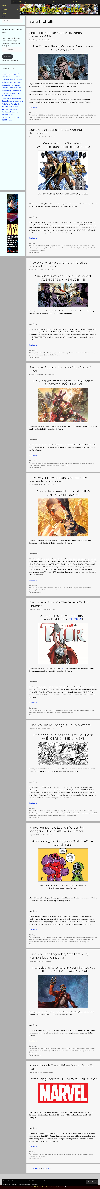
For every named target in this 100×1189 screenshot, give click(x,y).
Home (4, 2)
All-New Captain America (45, 588)
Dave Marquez (68, 811)
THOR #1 (75, 619)
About (67, 2)
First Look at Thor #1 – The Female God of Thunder (58, 604)
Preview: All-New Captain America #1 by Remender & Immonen (58, 479)
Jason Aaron (73, 115)
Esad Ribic (52, 710)
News (4, 6)
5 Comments (35, 817)
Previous (33, 1168)
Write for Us (56, 2)
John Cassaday (89, 115)
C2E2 (33, 1154)
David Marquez (39, 1154)
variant (79, 942)
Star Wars (89, 117)
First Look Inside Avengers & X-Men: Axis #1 (60, 725)
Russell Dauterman (47, 713)
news (71, 939)
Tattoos (4, 17)
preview (60, 117)
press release (53, 117)
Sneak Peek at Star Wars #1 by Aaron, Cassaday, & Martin (55, 34)
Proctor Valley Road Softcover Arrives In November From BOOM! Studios (11, 93)
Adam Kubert (35, 811)
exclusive (75, 811)
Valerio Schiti (69, 815)
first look (48, 115)
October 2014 (90, 710)
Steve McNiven (74, 1051)
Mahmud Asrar (41, 813)
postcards (60, 248)
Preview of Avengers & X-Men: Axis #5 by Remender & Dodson (58, 264)
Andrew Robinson (43, 710)
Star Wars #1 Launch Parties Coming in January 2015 (57, 131)
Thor (71, 713)
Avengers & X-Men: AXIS (39, 353)
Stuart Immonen (57, 590)
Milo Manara (59, 813)
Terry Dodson (56, 355)
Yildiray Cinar (64, 465)
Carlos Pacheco (58, 588)
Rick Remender (39, 355)
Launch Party (41, 248)
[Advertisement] (16, 157)
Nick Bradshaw (68, 813)
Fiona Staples (59, 710)
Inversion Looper (89, 937)
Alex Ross (34, 115)
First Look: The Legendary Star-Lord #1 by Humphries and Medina (59, 955)
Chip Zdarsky (59, 811)
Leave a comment (36, 119)
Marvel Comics (45, 117)
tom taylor (56, 465)
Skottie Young (74, 117)
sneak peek (82, 117)
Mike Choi (56, 463)
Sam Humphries (48, 1051)
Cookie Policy (35, 1184)
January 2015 (65, 115)
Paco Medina (84, 1048)
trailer (63, 815)
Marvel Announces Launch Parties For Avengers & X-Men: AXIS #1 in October (56, 829)
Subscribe (7, 57)
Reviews (45, 2)
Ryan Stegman (40, 815)
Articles (4, 9)
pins (56, 248)
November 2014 (82, 353)
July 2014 (49, 1048)
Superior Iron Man (39, 465)
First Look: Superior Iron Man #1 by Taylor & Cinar (60, 369)
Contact (76, 2)
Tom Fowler (48, 465)
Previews (34, 2)
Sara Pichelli (66, 117)
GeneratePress (63, 1187)
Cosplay (4, 13)
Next (48, 1168)
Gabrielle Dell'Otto (89, 811)
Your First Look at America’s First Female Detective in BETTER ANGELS (11, 112)
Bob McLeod (41, 115)
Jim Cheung (64, 353)
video (75, 815)
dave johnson (50, 353)
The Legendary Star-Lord (86, 1051)
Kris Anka (66, 588)
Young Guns (85, 942)
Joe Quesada (80, 115)
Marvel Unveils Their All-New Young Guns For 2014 (62, 1067)
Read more (33, 107)
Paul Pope (72, 588)
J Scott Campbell (56, 115)
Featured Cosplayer (20, 2)
